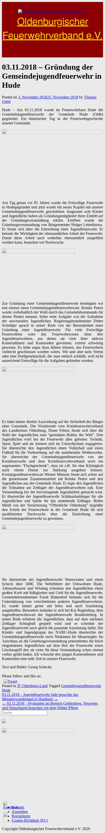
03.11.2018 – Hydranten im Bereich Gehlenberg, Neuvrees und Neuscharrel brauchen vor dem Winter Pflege (50, 705)
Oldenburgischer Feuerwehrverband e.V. (52, 28)
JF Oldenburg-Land (32, 686)
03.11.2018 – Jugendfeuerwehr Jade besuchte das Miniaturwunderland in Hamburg (40, 696)
